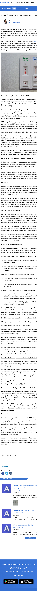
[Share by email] (11, 473)
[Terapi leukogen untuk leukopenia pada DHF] (6, 517)
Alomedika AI (6, 8)
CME (27, 8)
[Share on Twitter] (7, 473)
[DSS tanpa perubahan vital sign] (6, 532)
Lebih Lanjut (30, 538)
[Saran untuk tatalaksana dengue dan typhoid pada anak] (6, 493)
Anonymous (19, 490)
